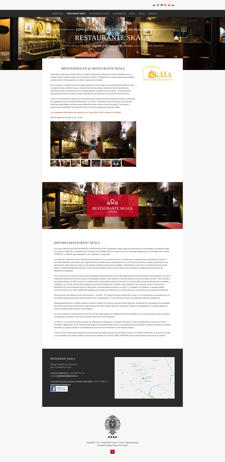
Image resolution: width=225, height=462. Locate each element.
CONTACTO (152, 13)
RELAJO (141, 13)
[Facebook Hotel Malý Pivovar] (59, 388)
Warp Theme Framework (118, 445)
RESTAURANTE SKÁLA (76, 13)
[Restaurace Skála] (157, 74)
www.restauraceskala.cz (61, 384)
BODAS (132, 13)
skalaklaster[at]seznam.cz (67, 375)
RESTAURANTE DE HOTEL (99, 13)
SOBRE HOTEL (58, 13)
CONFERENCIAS (119, 13)
